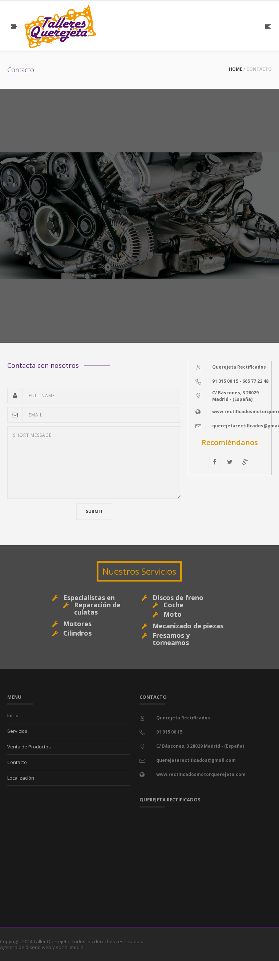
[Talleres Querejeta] (60, 25)
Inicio (13, 715)
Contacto (17, 762)
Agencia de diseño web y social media (42, 947)
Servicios (17, 731)
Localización (20, 778)
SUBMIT (94, 511)
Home (235, 69)
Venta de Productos (29, 746)
